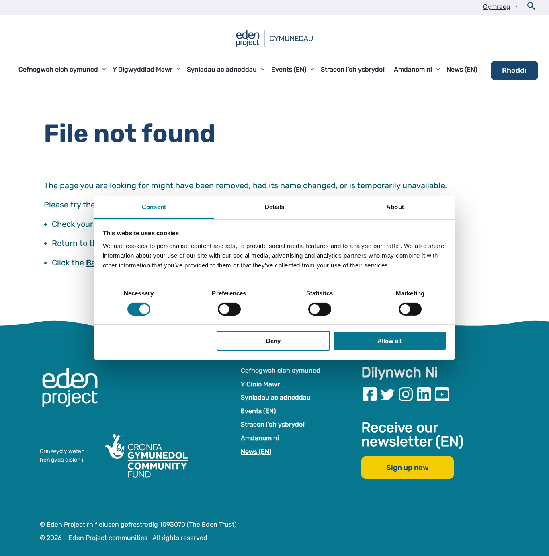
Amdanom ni (260, 438)
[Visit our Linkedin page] (424, 394)
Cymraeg (496, 6)
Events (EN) (258, 411)
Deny (273, 340)
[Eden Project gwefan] (74, 396)
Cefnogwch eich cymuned (280, 370)
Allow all (389, 340)
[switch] (229, 309)
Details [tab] (275, 206)
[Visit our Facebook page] (370, 394)
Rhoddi (514, 70)
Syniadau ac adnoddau (276, 397)
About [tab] (395, 206)
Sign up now (407, 467)
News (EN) (256, 451)
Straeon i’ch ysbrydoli (273, 424)
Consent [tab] (154, 206)
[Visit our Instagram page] (406, 394)
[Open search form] (531, 7)
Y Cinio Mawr (260, 384)
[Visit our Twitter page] (388, 394)
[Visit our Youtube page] (442, 394)
